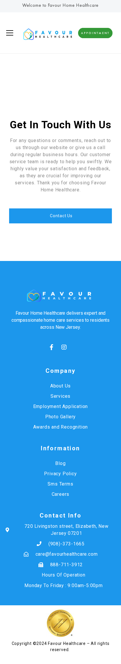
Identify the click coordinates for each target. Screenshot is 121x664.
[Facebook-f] (52, 347)
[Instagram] (64, 347)
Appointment (95, 33)
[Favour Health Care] (47, 33)
